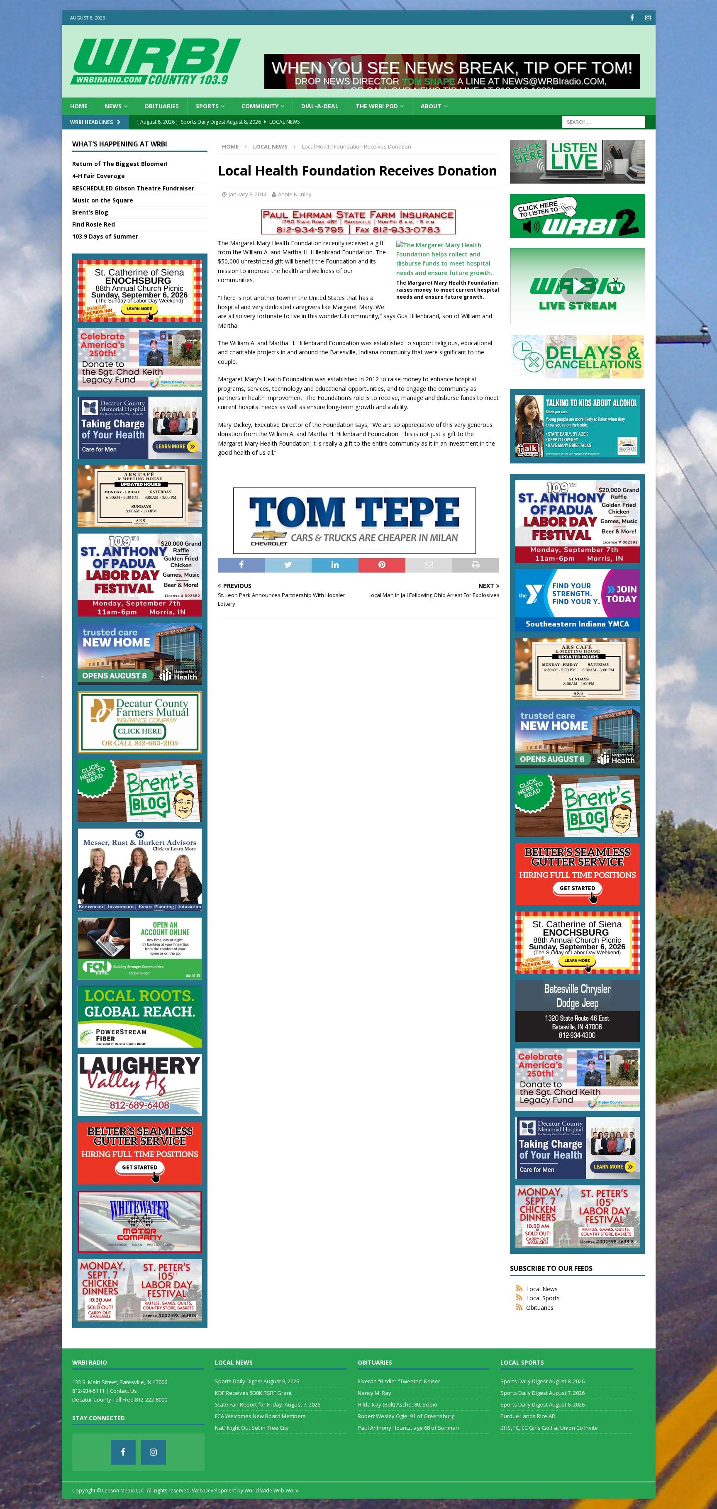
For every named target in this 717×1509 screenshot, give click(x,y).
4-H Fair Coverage (98, 176)
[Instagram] (648, 17)
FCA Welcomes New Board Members (260, 1416)
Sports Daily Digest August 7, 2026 (542, 1393)
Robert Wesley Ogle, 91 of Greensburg (406, 1416)
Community (259, 106)
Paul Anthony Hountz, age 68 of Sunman (408, 1427)
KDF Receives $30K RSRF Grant (253, 1393)
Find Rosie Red (93, 224)
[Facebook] (632, 17)
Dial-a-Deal (320, 106)
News (113, 106)
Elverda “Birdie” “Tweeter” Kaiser (399, 1381)
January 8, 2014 (247, 194)
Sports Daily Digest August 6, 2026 (542, 1404)
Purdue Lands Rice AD (528, 1416)
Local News (542, 1289)
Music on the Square (102, 200)
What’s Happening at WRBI (119, 144)
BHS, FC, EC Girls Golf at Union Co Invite (549, 1427)
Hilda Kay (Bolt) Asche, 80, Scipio (397, 1404)
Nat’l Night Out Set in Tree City (252, 1427)
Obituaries (161, 106)
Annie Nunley (295, 194)
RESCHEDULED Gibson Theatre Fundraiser (133, 188)
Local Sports (543, 1298)
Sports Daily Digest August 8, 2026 (257, 1381)
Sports (207, 106)
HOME (79, 106)
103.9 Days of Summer (105, 236)
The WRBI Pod (377, 106)
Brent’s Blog (90, 212)
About (431, 106)
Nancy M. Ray (374, 1393)
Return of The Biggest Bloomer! (120, 164)
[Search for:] (603, 122)
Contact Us (123, 1390)
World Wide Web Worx (271, 1490)
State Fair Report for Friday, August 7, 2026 (267, 1404)
